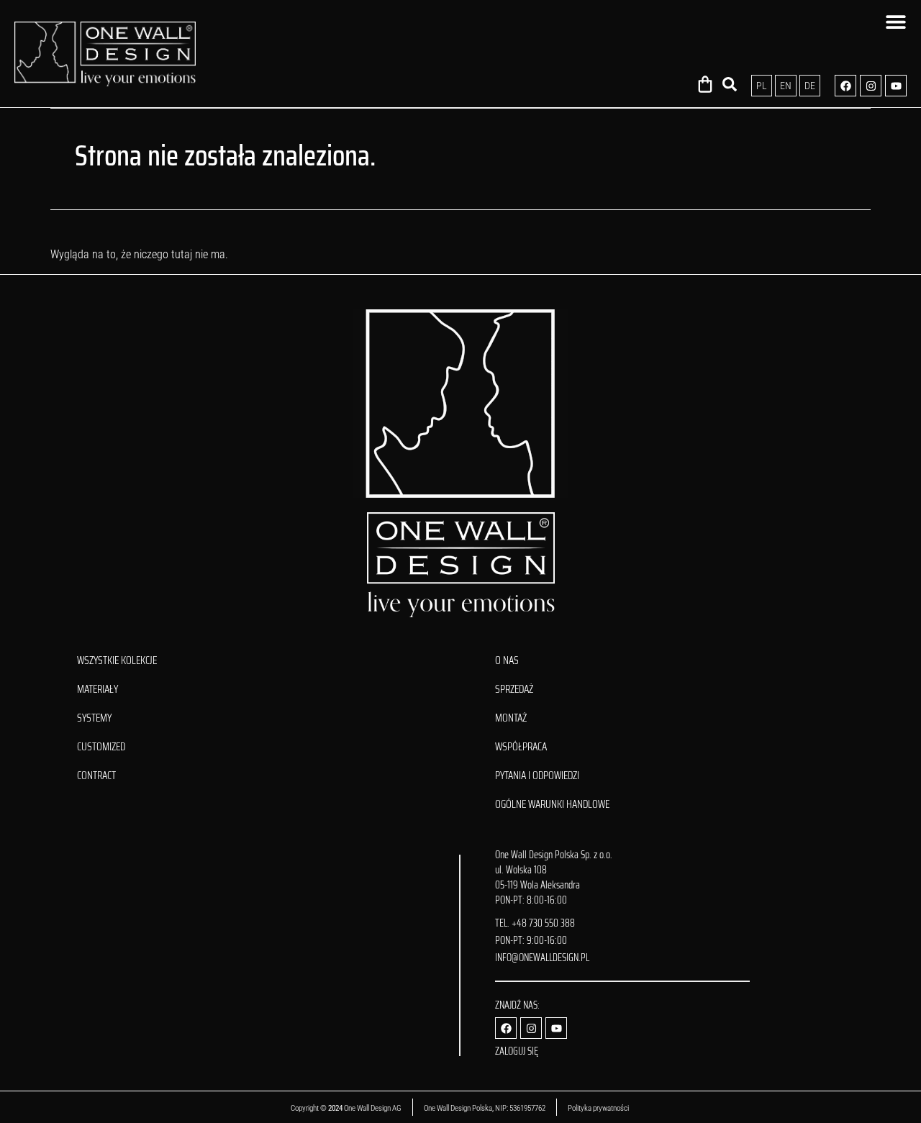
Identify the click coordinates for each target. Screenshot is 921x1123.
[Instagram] (870, 85)
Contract (96, 775)
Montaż (511, 718)
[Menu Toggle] (896, 21)
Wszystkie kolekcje (117, 660)
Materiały (97, 689)
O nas (507, 660)
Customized (101, 746)
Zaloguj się (516, 1051)
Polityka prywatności (599, 1108)
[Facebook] (845, 85)
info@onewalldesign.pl (542, 957)
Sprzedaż (514, 689)
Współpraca (521, 746)
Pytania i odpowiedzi (537, 775)
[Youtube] (896, 85)
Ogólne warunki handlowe (552, 804)
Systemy (94, 718)
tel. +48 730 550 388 (535, 923)
